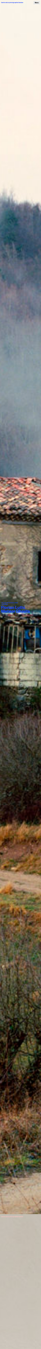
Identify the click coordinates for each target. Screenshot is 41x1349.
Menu (37, 3)
